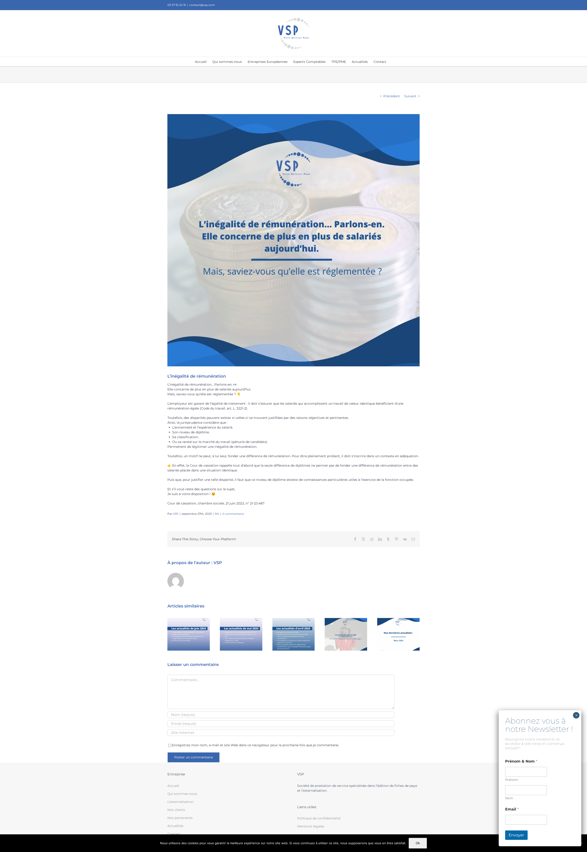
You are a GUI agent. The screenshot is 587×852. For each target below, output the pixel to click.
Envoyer (516, 835)
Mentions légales (310, 826)
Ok (418, 843)
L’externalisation (180, 802)
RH (217, 513)
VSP (175, 513)
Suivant (410, 96)
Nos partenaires (180, 818)
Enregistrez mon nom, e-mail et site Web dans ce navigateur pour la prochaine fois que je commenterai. (255, 745)
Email (512, 809)
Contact (173, 834)
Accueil (173, 786)
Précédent (391, 96)
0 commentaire (233, 513)
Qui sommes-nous (182, 794)
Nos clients (176, 810)
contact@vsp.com (202, 5)
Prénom (511, 780)
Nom (509, 798)
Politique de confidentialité (319, 818)
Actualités (175, 826)
